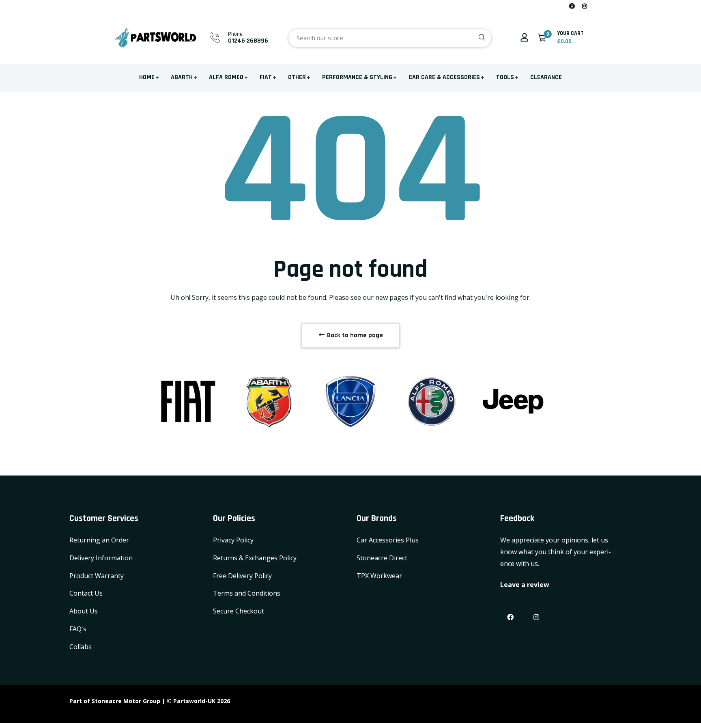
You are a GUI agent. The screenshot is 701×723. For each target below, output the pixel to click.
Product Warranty (96, 575)
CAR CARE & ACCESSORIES (444, 77)
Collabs (80, 646)
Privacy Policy (233, 540)
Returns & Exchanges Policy (255, 557)
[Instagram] (584, 6)
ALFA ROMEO (226, 77)
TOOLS (505, 77)
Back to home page (354, 335)
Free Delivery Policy (242, 575)
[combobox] (389, 38)
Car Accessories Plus (388, 540)
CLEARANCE (546, 77)
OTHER (297, 77)
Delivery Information (101, 557)
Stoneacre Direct (382, 557)
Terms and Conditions (246, 593)
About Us (83, 611)
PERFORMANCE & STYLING (357, 77)
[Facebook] (572, 6)
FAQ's (77, 628)
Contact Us (86, 593)
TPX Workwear (379, 575)
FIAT (266, 77)
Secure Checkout (238, 611)
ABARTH (182, 77)
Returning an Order (99, 540)
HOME (147, 77)
